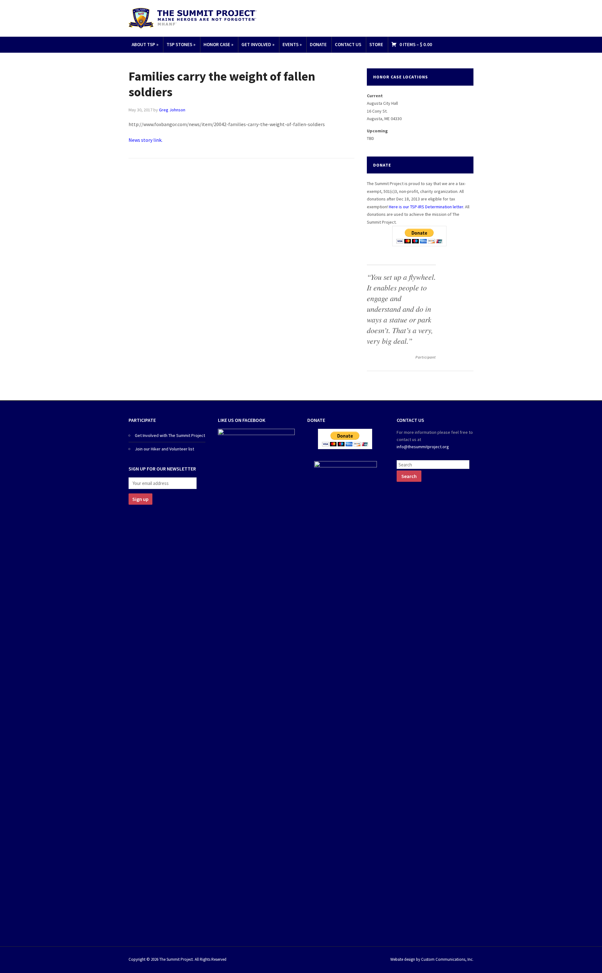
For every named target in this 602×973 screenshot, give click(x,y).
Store (376, 44)
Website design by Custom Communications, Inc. (431, 959)
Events (292, 44)
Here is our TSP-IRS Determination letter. (426, 207)
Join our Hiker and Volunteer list (164, 449)
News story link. (146, 140)
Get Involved (257, 44)
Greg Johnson (172, 110)
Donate (318, 44)
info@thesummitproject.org (423, 446)
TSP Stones (180, 44)
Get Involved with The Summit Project (170, 435)
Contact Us (348, 44)
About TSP (145, 44)
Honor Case (218, 44)
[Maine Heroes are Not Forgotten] (192, 17)
